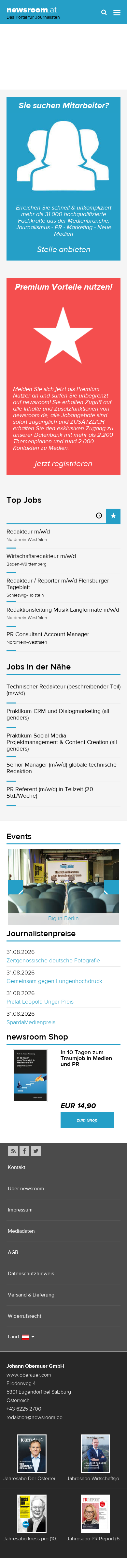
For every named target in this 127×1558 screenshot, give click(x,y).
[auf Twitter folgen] (36, 1151)
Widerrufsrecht (24, 1316)
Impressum (20, 1209)
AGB (13, 1252)
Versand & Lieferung (31, 1294)
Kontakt (16, 1167)
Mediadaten (21, 1231)
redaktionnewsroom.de (35, 1417)
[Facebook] (24, 1151)
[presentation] (113, 516)
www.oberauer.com (29, 1375)
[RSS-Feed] (13, 1151)
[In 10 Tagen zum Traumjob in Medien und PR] (30, 1075)
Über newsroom (26, 1188)
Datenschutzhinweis (31, 1273)
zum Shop (87, 1120)
